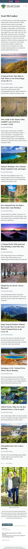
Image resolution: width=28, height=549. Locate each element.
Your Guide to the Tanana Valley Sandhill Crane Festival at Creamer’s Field (13, 122)
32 (7, 463)
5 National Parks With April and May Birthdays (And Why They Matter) (13, 246)
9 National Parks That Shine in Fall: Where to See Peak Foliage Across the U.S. (12, 78)
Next (11, 463)
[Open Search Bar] (24, 6)
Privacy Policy (4, 528)
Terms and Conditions (6, 529)
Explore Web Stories (6, 540)
